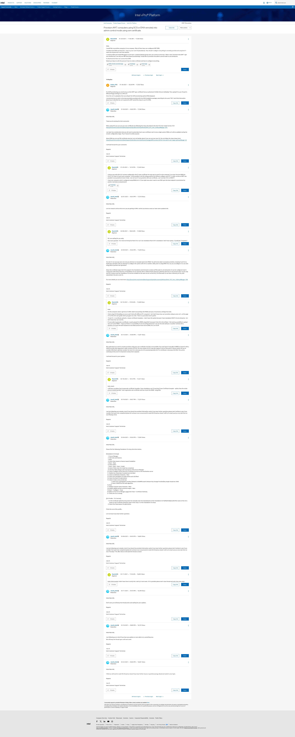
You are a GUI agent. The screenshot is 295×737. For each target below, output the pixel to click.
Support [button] (19, 2)
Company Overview (101, 718)
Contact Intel (111, 718)
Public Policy (158, 718)
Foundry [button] (54, 2)
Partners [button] (46, 2)
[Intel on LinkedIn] (104, 721)
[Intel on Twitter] (100, 721)
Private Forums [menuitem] (74, 7)
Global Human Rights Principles (190, 728)
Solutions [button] (28, 2)
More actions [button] (183, 28)
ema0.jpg (132, 64)
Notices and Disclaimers (124, 728)
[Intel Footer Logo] (89, 723)
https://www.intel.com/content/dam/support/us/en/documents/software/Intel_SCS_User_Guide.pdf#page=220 (137, 127)
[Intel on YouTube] (108, 721)
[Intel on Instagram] (112, 721)
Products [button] (11, 2)
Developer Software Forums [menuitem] (27, 7)
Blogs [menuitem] (65, 7)
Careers (131, 718)
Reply (185, 69)
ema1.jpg (144, 64)
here (148, 702)
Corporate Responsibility (141, 718)
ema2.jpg (112, 185)
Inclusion (151, 718)
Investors (125, 718)
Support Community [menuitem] (6, 7)
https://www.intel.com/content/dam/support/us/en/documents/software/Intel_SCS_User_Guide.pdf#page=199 (157, 279)
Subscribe (171, 28)
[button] (188, 39)
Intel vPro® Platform (132, 23)
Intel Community (108, 23)
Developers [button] (37, 2)
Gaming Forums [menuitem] (57, 7)
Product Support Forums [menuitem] (43, 7)
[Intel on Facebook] (97, 721)
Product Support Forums (119, 23)
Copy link (175, 103)
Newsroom (119, 718)
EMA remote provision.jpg (116, 64)
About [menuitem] (16, 7)
